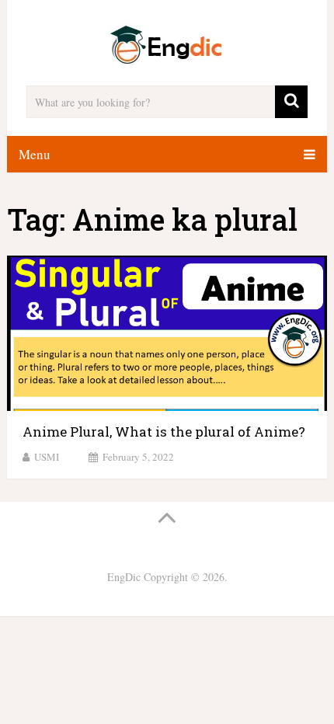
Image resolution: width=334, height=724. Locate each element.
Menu (34, 154)
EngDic (124, 576)
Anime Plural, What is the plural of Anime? (164, 431)
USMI (46, 457)
